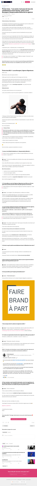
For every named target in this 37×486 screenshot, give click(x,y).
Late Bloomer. (5, 459)
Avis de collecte (28, 479)
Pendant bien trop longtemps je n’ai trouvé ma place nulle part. (12, 461)
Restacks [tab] (9, 432)
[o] (31, 454)
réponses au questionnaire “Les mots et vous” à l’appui (20, 43)
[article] (18, 448)
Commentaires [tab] (5, 432)
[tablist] (6, 432)
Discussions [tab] (11, 443)
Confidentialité (19, 479)
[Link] (1, 70)
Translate (4, 7)
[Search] (22, 2)
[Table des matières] (1, 243)
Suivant (31, 425)
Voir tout (4, 466)
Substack (12, 484)
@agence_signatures (6, 405)
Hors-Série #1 (4, 447)
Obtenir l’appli (23, 481)
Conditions (23, 479)
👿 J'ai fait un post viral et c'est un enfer (10, 446)
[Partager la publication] (24, 2)
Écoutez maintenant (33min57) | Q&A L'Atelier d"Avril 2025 (11, 454)
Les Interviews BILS (5, 5)
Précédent (6, 425)
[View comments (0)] (6, 19)
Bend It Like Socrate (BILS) (8, 15)
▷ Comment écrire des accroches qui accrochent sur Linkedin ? (13, 453)
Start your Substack (16, 481)
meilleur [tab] (4, 443)
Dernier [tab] (7, 443)
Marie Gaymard (8, 448)
